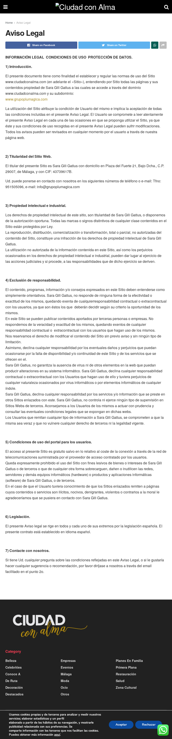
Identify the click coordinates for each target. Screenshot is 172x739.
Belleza (10, 660)
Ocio (64, 687)
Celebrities (13, 667)
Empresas (68, 660)
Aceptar (121, 724)
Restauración (126, 674)
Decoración (14, 687)
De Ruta (11, 680)
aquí (57, 735)
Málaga (66, 674)
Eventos (67, 667)
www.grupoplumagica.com (26, 99)
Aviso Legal (23, 22)
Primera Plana (126, 667)
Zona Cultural (126, 687)
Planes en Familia (129, 660)
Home (9, 22)
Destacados (14, 694)
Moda (65, 680)
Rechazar (148, 724)
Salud (120, 680)
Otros (65, 694)
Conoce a (12, 674)
